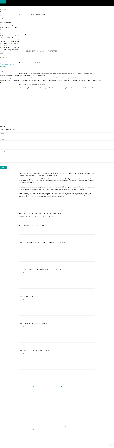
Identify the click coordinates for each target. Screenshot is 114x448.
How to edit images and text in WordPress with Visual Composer (40, 213)
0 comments (43, 245)
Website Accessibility (68, 442)
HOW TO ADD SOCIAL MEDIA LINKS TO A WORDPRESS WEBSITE (40, 269)
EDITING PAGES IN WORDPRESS (30, 296)
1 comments (43, 216)
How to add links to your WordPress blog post (33, 323)
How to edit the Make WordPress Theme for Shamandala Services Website (43, 242)
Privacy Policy (44, 442)
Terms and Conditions (52, 442)
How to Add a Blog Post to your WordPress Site (34, 350)
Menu (3, 1)
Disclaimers (60, 442)
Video (57, 216)
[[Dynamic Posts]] (7, 64)
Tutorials (53, 216)
